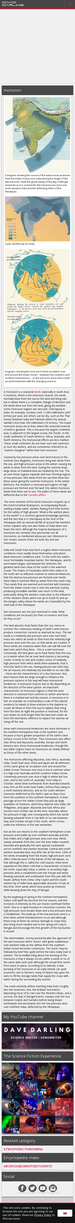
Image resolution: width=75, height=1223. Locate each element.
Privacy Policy (42, 1215)
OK (65, 1213)
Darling (13, 5)
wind (37, 392)
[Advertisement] (37, 46)
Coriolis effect (37, 495)
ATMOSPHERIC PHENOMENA (23, 1149)
